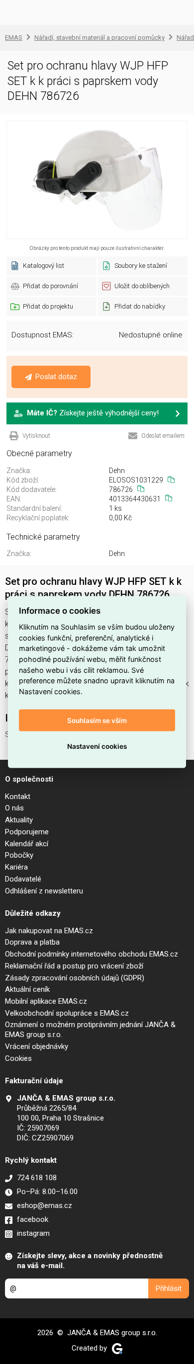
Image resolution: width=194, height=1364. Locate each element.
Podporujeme (27, 831)
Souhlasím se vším (97, 720)
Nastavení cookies (97, 746)
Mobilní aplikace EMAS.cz (46, 1001)
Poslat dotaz (56, 376)
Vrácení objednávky (36, 1046)
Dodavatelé (23, 879)
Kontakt (17, 796)
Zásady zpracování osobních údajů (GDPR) (74, 977)
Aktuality (19, 819)
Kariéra (16, 867)
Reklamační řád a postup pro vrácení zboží (74, 966)
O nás (14, 807)
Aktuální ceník (27, 989)
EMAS (13, 37)
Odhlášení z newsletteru (44, 890)
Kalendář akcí (26, 843)
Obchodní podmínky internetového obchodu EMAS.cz (91, 954)
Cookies (18, 1058)
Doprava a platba (32, 942)
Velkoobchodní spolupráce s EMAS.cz (67, 1013)
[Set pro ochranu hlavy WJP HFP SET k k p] (97, 180)
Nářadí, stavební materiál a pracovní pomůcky (99, 37)
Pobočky (19, 855)
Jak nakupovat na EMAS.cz (49, 930)
